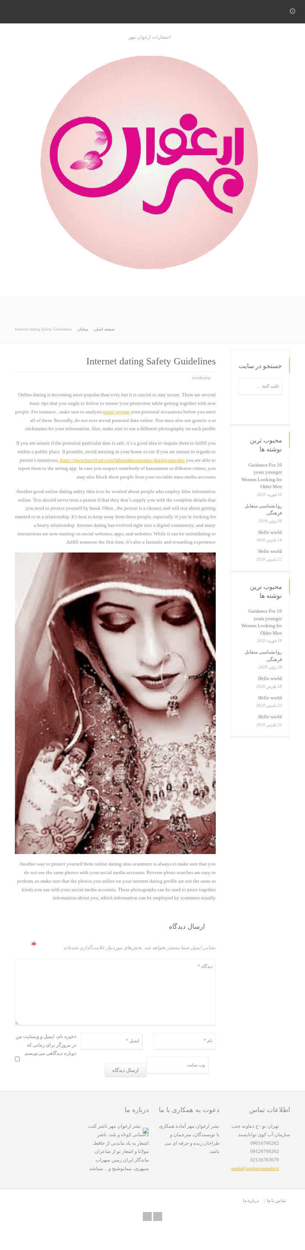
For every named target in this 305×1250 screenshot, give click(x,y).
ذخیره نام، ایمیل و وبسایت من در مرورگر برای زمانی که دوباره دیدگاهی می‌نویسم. (46, 1045)
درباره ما (251, 1200)
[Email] (147, 1216)
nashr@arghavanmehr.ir (255, 1168)
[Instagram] (157, 1216)
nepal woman (116, 412)
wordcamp (201, 377)
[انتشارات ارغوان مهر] (152, 281)
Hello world (270, 532)
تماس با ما (276, 1200)
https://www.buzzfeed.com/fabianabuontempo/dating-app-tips (122, 460)
